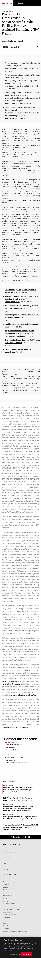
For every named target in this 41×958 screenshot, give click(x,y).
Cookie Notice (8, 950)
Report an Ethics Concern (9, 914)
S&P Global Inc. (9, 875)
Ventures (5, 887)
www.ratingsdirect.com (11, 684)
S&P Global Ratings (11, 845)
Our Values (6, 882)
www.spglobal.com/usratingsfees (23, 695)
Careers (5, 923)
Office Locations (7, 917)
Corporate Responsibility (9, 926)
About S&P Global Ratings (10, 852)
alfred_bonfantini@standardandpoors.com (17, 762)
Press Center (6, 890)
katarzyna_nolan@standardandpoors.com (17, 750)
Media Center (6, 857)
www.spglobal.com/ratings (12, 681)
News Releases (7, 898)
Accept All (26, 954)
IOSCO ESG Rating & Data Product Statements (15, 931)
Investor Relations (7, 895)
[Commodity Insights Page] (22, 837)
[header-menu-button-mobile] (38, 3)
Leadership (6, 928)
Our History (6, 884)
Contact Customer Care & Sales (11, 909)
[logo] (7, 3)
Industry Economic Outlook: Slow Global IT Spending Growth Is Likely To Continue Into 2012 (22, 299)
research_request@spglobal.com (15, 727)
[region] (20, 947)
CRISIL (5, 863)
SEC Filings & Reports (9, 903)
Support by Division (8, 912)
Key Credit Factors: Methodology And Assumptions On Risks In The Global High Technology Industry (19, 333)
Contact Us (6, 869)
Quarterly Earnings (8, 901)
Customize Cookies (14, 954)
